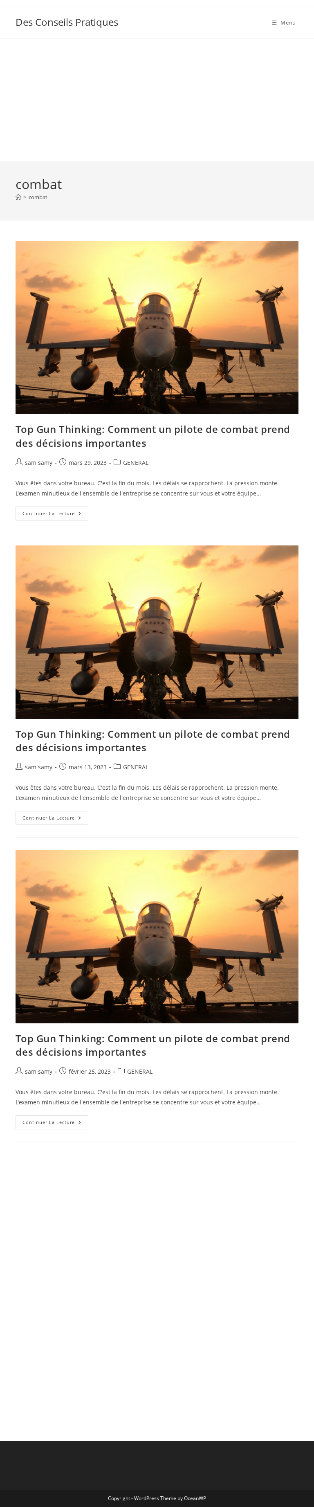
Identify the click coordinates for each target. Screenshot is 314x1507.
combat (38, 197)
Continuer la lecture (55, 514)
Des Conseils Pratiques (67, 22)
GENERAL (135, 462)
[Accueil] (18, 197)
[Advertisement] (157, 100)
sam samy (38, 462)
